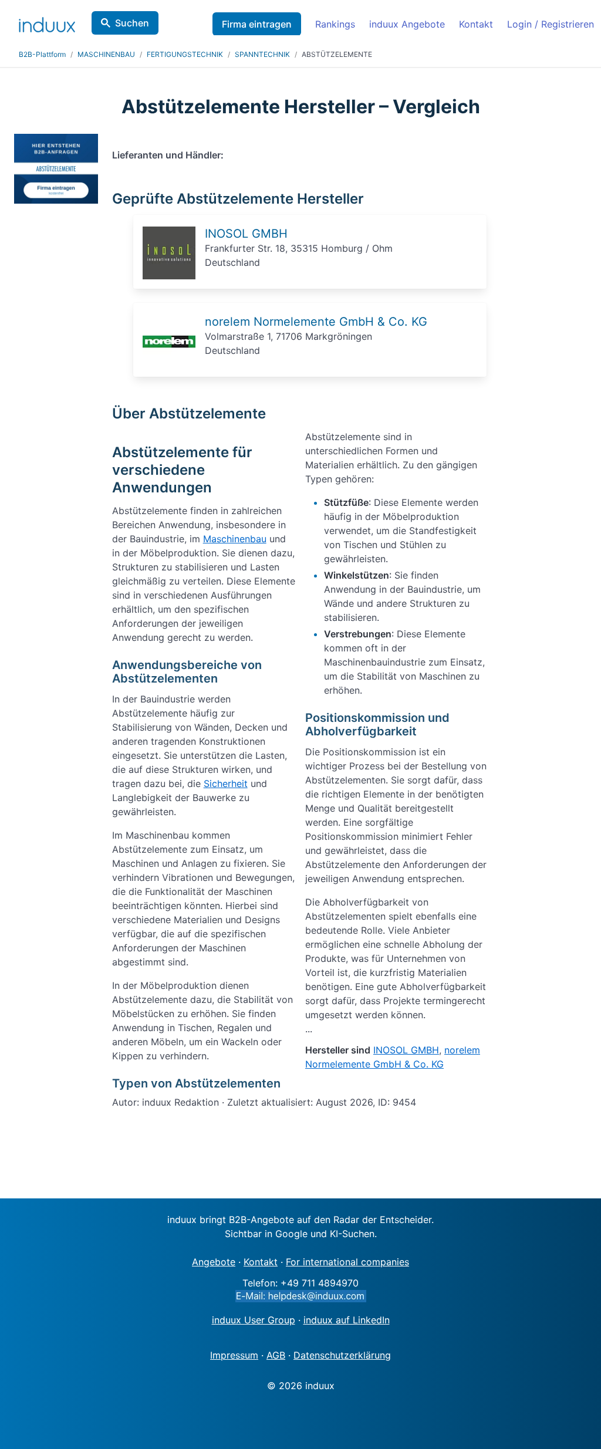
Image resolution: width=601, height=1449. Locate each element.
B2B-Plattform (42, 54)
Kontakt (476, 24)
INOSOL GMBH (246, 234)
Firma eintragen (257, 24)
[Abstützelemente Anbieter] (169, 276)
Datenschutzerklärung (342, 1355)
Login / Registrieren (550, 24)
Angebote (213, 1262)
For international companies (347, 1262)
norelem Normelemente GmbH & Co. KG (316, 322)
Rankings (335, 24)
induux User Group (253, 1320)
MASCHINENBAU (106, 54)
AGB (275, 1355)
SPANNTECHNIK (262, 54)
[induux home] (46, 22)
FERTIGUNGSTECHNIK (185, 54)
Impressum (234, 1355)
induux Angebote (407, 24)
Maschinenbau (234, 539)
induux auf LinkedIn (346, 1320)
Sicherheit (226, 783)
